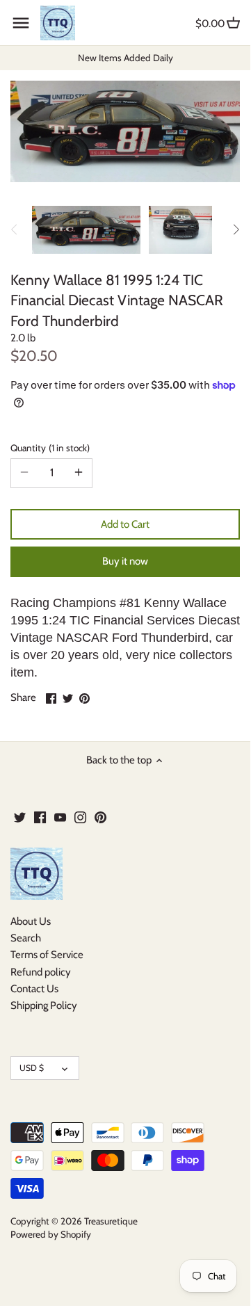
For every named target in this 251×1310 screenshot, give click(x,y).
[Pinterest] (100, 816)
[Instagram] (80, 816)
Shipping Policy (43, 1005)
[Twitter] (20, 816)
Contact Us (34, 988)
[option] (86, 229)
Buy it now (125, 561)
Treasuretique (111, 1221)
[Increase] (78, 473)
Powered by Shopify (50, 1234)
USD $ (31, 1067)
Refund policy (40, 972)
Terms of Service (46, 954)
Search (25, 938)
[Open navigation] (20, 23)
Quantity (48, 447)
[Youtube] (60, 816)
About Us (30, 921)
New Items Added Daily (125, 57)
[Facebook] (40, 816)
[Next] (235, 229)
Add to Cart (125, 524)
